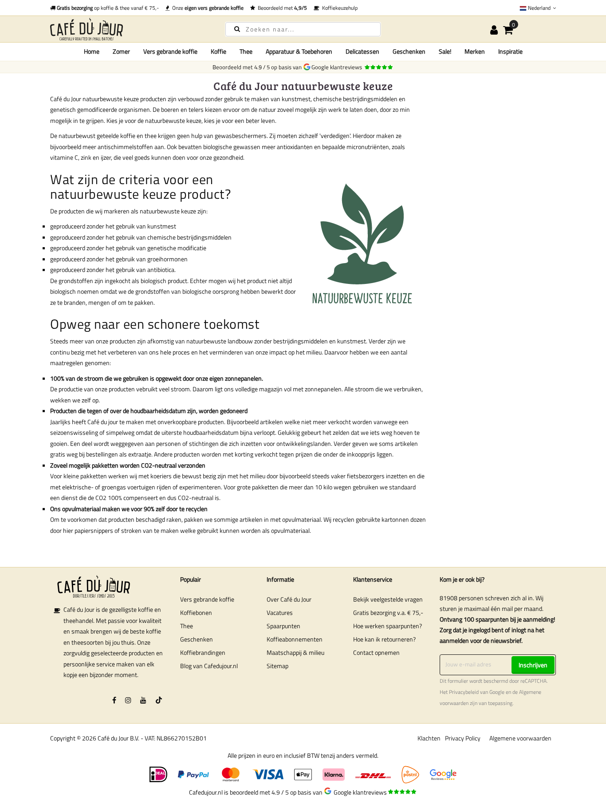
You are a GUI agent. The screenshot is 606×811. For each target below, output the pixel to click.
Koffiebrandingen (202, 652)
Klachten (429, 738)
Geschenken (196, 639)
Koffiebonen (196, 612)
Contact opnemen (376, 652)
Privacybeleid (464, 692)
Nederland (539, 8)
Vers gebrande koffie (207, 599)
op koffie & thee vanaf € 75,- (108, 8)
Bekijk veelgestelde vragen (388, 599)
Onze (206, 8)
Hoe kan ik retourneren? (384, 639)
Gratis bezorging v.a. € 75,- (388, 612)
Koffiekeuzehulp (338, 8)
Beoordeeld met (281, 8)
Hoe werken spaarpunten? (387, 625)
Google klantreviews (338, 67)
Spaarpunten (283, 625)
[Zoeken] (237, 28)
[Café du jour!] (130, 29)
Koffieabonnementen (295, 639)
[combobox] (303, 29)
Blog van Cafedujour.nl (209, 665)
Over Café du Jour (289, 599)
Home (91, 51)
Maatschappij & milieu (295, 652)
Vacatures (280, 612)
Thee (186, 625)
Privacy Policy (462, 738)
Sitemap (277, 665)
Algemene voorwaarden (520, 738)
